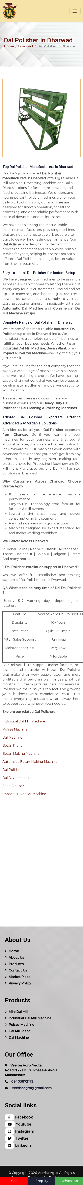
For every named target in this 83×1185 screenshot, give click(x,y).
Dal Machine (12, 737)
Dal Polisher (12, 770)
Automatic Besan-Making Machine (30, 762)
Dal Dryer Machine (17, 778)
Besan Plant (12, 745)
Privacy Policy (20, 983)
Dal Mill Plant (19, 1031)
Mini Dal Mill (18, 1012)
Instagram (24, 1131)
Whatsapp (69, 1181)
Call (14, 1181)
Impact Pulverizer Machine (24, 794)
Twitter (21, 1138)
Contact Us (18, 970)
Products (16, 964)
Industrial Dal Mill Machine (23, 721)
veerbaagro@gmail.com (32, 1088)
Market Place (19, 977)
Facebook (23, 1117)
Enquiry (41, 1181)
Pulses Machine (15, 729)
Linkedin (22, 1145)
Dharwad (25, 46)
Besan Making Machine (20, 754)
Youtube (23, 1124)
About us (16, 957)
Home (9, 46)
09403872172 (22, 1081)
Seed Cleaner (13, 786)
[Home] (9, 11)
